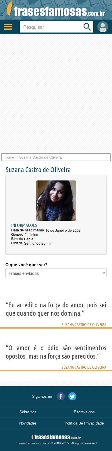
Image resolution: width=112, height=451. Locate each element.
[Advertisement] (56, 93)
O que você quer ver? (26, 264)
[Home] (56, 9)
